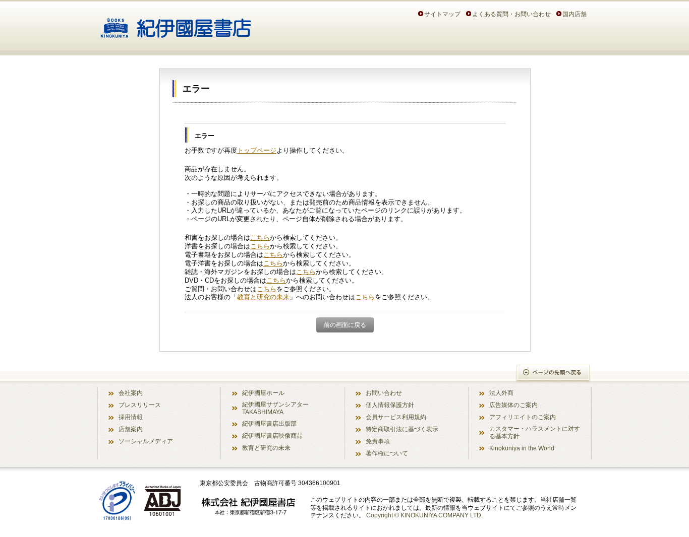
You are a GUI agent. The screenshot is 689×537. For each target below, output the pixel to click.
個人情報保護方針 (390, 404)
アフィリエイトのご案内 (522, 417)
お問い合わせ (384, 392)
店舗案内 (131, 429)
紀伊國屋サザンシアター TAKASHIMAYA (275, 408)
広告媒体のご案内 (513, 404)
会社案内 (131, 392)
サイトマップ (442, 14)
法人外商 (501, 392)
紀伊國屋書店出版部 (269, 423)
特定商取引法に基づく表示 (402, 429)
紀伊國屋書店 (175, 24)
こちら (260, 237)
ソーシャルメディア (146, 441)
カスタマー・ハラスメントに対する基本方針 (534, 432)
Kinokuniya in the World (521, 448)
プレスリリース (140, 404)
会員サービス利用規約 (396, 417)
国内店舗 (574, 14)
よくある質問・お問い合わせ (511, 14)
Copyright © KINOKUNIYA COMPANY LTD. (424, 515)
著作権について (387, 453)
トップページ (256, 150)
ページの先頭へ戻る (553, 373)
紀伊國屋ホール (263, 392)
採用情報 (131, 417)
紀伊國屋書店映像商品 (272, 435)
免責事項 (378, 441)
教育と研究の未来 (263, 297)
